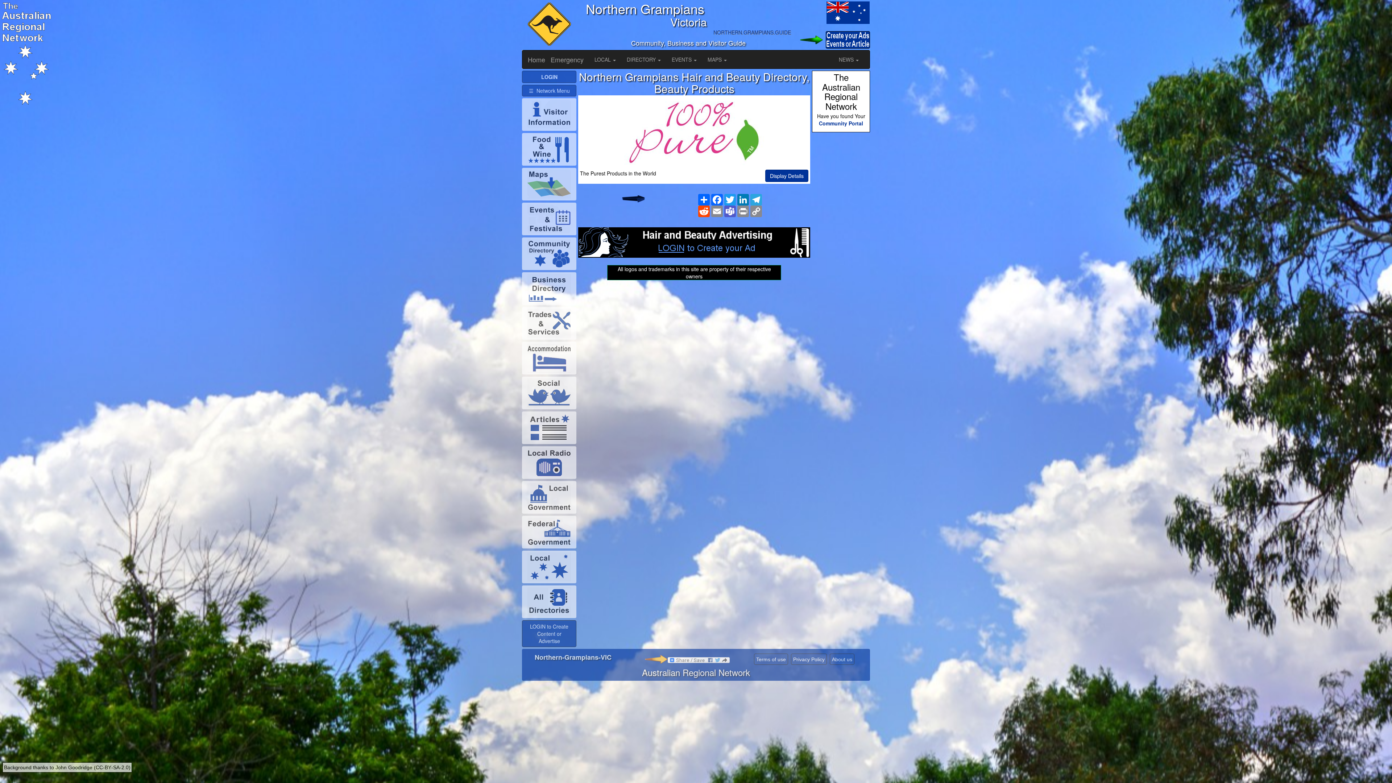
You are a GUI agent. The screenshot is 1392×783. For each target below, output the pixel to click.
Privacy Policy (809, 659)
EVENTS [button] (682, 59)
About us (842, 659)
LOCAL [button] (603, 59)
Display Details (787, 175)
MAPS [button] (715, 59)
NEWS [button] (847, 59)
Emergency (567, 59)
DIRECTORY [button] (642, 59)
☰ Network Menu (549, 90)
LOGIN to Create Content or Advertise (549, 634)
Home (536, 59)
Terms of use (771, 659)
